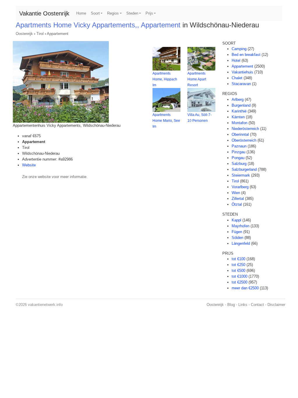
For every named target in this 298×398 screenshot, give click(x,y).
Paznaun (239, 146)
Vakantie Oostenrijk (44, 13)
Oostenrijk (24, 33)
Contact (257, 304)
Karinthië (239, 111)
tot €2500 (239, 282)
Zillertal (238, 198)
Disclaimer (276, 304)
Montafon (239, 123)
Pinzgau (238, 152)
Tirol (40, 33)
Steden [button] (132, 13)
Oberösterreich (244, 140)
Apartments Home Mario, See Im (166, 120)
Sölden (237, 237)
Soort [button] (95, 13)
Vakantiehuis (242, 72)
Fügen (237, 232)
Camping (239, 49)
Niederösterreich (245, 128)
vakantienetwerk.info (45, 304)
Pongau (238, 158)
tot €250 (238, 265)
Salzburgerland (244, 169)
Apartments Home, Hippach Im (164, 79)
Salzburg (239, 163)
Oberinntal (240, 134)
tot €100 (238, 259)
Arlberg (238, 99)
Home (81, 13)
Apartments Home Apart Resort (196, 79)
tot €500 (238, 270)
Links (242, 304)
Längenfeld (241, 243)
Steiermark (241, 175)
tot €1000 (239, 276)
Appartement (57, 33)
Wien (236, 193)
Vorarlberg (240, 187)
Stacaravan (241, 84)
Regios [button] (113, 13)
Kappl (236, 220)
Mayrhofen (240, 226)
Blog (231, 304)
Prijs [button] (149, 13)
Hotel (236, 60)
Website (29, 165)
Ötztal (237, 204)
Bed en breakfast (246, 54)
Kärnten (238, 117)
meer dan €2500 (245, 288)
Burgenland (241, 105)
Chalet (237, 78)
